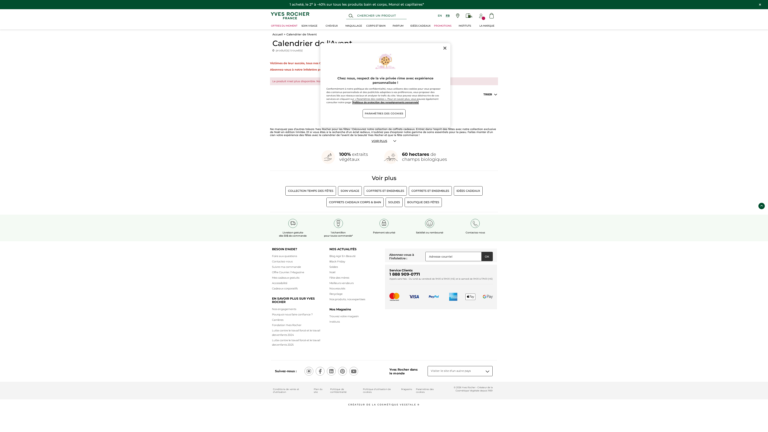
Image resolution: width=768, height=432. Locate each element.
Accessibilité (279, 283)
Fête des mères (339, 277)
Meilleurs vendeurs (341, 283)
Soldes (394, 202)
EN (440, 15)
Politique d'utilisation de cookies (377, 390)
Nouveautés (337, 288)
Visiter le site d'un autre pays (451, 371)
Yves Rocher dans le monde (403, 371)
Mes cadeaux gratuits (285, 277)
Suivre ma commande (286, 266)
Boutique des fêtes (423, 202)
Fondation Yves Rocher (286, 325)
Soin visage (350, 191)
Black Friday (337, 261)
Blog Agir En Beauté (342, 256)
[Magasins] (457, 15)
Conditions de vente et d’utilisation (286, 390)
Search (351, 16)
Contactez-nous (282, 261)
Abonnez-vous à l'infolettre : (401, 256)
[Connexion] (481, 15)
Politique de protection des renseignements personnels (385, 102)
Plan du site (318, 390)
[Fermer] (444, 48)
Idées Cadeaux (468, 191)
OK (487, 256)
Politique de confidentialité (338, 390)
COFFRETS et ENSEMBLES (385, 191)
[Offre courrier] (469, 15)
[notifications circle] (483, 18)
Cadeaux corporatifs (285, 288)
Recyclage (336, 293)
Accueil (277, 34)
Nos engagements (284, 309)
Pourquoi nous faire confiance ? (292, 314)
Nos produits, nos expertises (347, 299)
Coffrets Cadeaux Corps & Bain (355, 202)
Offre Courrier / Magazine (288, 272)
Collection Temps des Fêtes (310, 191)
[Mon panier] (491, 16)
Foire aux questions (284, 256)
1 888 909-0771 (404, 274)
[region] (385, 85)
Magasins (406, 389)
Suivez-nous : (286, 371)
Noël (332, 272)
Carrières (277, 319)
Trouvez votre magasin (344, 316)
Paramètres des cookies (425, 390)
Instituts (334, 321)
